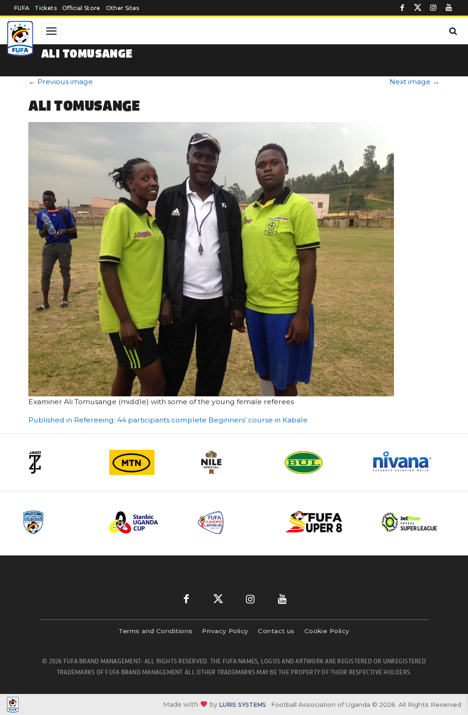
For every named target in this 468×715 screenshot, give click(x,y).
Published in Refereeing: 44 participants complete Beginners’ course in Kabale (168, 420)
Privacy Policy (225, 631)
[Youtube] (448, 8)
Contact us (276, 631)
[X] (417, 8)
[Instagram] (433, 8)
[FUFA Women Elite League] (57, 522)
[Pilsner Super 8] (322, 522)
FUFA (21, 8)
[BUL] (321, 462)
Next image (414, 81)
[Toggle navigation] (51, 31)
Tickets (45, 8)
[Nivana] (408, 462)
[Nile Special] (234, 462)
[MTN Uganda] (147, 462)
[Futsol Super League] (410, 522)
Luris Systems (242, 704)
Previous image (60, 81)
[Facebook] (402, 8)
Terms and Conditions (155, 631)
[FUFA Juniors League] (234, 522)
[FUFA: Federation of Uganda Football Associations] (20, 40)
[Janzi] (60, 462)
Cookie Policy (327, 631)
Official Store (81, 8)
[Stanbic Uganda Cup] (146, 522)
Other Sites (122, 8)
